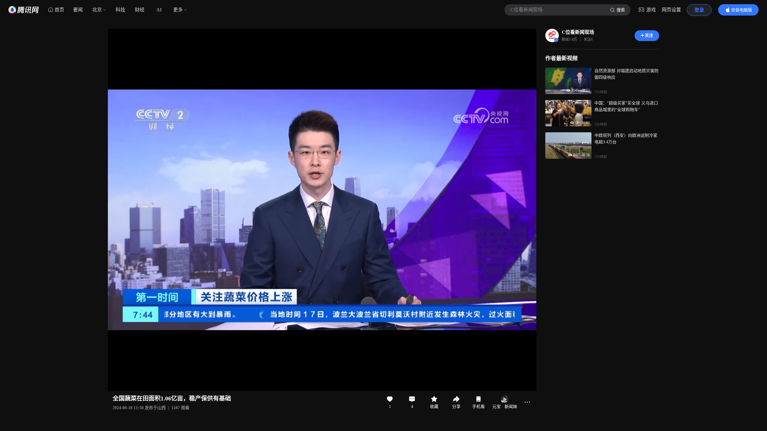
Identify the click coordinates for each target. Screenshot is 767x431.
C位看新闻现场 (578, 32)
